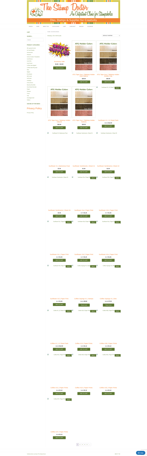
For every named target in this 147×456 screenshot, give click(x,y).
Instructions (30, 82)
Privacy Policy (30, 112)
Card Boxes (30, 59)
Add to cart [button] (84, 82)
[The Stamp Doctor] (73, 12)
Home (48, 31)
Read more (84, 305)
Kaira (36, 453)
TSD (28, 95)
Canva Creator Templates (33, 57)
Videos (31, 26)
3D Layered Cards (31, 48)
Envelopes (29, 74)
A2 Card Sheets (30, 50)
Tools (28, 93)
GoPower (29, 78)
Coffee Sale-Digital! (31, 65)
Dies (28, 69)
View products (59, 68)
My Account (55, 26)
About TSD (46, 26)
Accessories (30, 52)
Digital (28, 72)
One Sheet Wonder (31, 87)
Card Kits (29, 61)
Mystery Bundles (31, 85)
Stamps (29, 91)
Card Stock (29, 63)
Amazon (81, 26)
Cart (64, 26)
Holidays (29, 80)
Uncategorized (30, 98)
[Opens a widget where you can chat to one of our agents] (140, 453)
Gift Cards (29, 76)
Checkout (72, 26)
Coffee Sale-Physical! (32, 67)
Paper (28, 89)
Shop (37, 26)
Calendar (90, 26)
